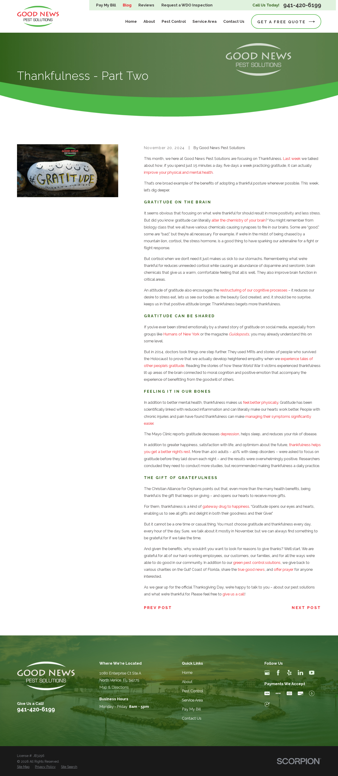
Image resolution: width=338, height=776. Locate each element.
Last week (292, 158)
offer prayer (283, 569)
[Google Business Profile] (267, 672)
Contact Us (191, 718)
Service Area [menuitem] (204, 21)
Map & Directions (114, 687)
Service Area (192, 700)
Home (187, 672)
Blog (127, 5)
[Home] (38, 16)
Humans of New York (181, 334)
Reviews (146, 5)
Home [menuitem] (131, 21)
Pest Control (192, 691)
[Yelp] (289, 672)
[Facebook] (278, 672)
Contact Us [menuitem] (233, 21)
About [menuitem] (149, 21)
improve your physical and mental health (178, 172)
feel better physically (260, 402)
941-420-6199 (302, 5)
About (187, 681)
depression (230, 434)
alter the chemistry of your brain (239, 220)
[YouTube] (311, 672)
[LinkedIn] (300, 672)
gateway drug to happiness (226, 506)
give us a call (233, 594)
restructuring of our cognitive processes (253, 290)
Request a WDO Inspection (186, 5)
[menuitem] (23, 767)
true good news (251, 569)
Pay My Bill (106, 5)
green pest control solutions (257, 562)
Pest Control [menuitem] (174, 21)
